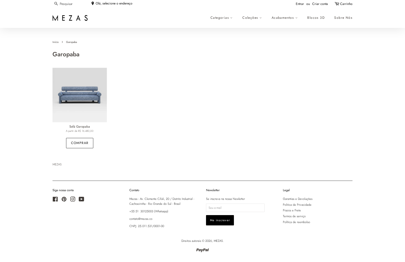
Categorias (220, 17)
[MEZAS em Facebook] (55, 200)
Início (55, 42)
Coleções (250, 17)
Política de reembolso (296, 222)
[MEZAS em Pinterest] (64, 200)
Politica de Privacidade (297, 204)
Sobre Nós (343, 17)
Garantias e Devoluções (297, 199)
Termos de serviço (294, 216)
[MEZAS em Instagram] (72, 200)
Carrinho (346, 3)
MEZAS (218, 241)
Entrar (300, 3)
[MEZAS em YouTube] (81, 200)
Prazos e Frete (292, 210)
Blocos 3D (316, 17)
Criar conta (320, 3)
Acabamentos (283, 17)
